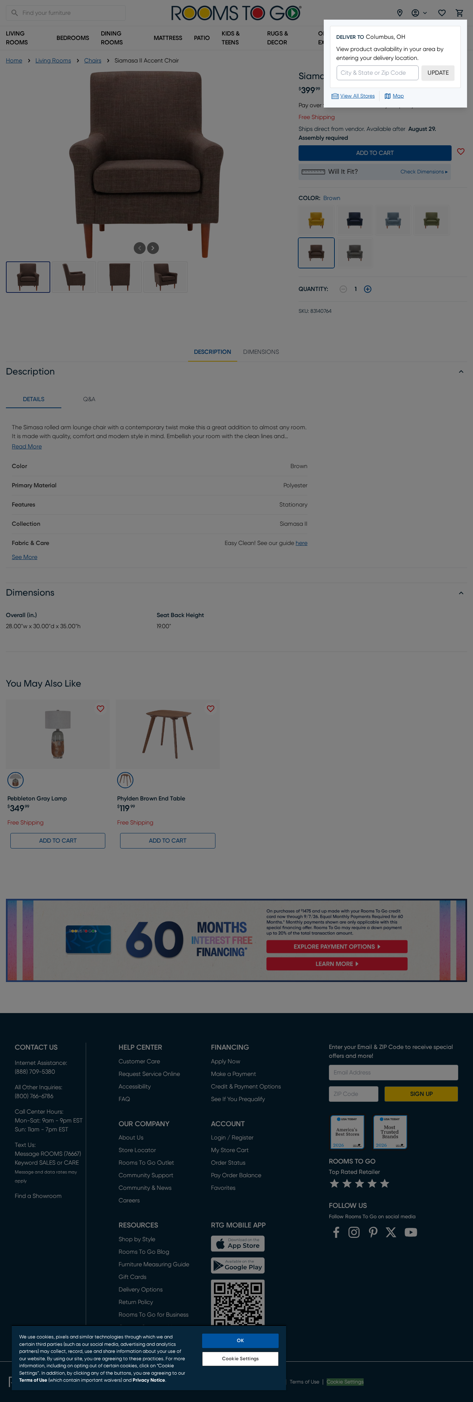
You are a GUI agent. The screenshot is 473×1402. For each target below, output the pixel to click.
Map (398, 96)
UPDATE (438, 73)
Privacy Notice (149, 1380)
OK (240, 1340)
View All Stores (357, 96)
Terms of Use (33, 1380)
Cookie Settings (240, 1359)
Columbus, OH (385, 37)
